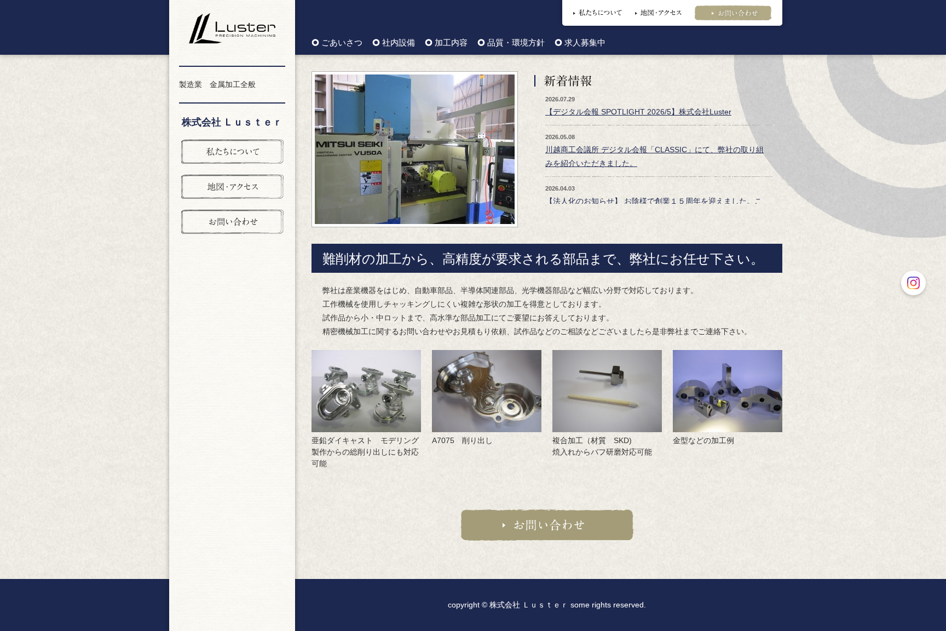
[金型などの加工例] (727, 390)
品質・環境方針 (516, 43)
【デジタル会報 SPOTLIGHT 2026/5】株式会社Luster (638, 111)
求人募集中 (584, 43)
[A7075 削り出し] (486, 390)
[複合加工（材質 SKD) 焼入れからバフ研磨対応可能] (607, 390)
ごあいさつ (341, 43)
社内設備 (398, 43)
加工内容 (451, 43)
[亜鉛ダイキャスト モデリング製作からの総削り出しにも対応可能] (366, 390)
